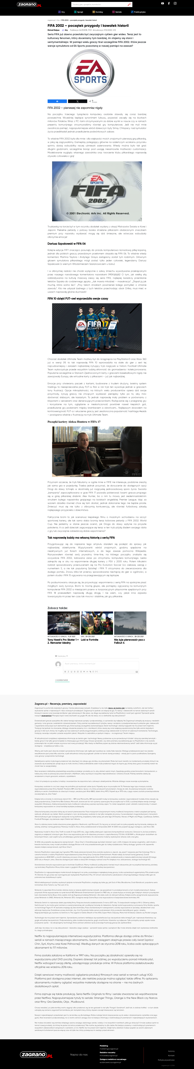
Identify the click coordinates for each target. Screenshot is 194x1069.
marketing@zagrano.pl (109, 1049)
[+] (96, 671)
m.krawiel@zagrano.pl (108, 1055)
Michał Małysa (53, 30)
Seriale (118, 12)
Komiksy (99, 12)
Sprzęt (80, 12)
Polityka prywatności (166, 1060)
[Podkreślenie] (71, 671)
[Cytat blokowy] (84, 671)
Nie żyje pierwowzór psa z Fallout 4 (129, 641)
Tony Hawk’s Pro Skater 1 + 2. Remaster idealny (63, 641)
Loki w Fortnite (89, 640)
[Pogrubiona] (65, 671)
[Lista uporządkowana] (77, 671)
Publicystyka (140, 12)
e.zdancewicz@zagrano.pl (110, 1062)
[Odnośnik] (90, 671)
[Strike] (74, 671)
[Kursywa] (68, 671)
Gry (63, 12)
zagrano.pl (51, 20)
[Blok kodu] (87, 671)
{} (93, 671)
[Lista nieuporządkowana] (81, 671)
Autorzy (171, 1051)
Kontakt (171, 1055)
